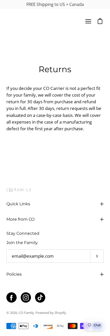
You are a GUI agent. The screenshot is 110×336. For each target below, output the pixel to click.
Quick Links (18, 203)
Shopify (60, 313)
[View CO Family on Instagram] (26, 297)
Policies (14, 274)
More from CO (20, 219)
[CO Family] (19, 21)
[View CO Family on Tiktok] (40, 297)
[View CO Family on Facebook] (11, 297)
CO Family (26, 313)
